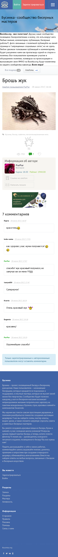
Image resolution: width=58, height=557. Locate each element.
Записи (5, 492)
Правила (6, 519)
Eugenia (7, 319)
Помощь (6, 525)
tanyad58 (8, 282)
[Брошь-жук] (29, 110)
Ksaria (6, 300)
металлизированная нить (37, 134)
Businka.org (7, 547)
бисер (14, 134)
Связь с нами (8, 528)
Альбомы (31, 70)
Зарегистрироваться (33, 4)
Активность (7, 502)
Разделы (6, 495)
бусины (8, 134)
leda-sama (8, 239)
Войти (17, 4)
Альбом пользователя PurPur (16, 87)
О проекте (6, 516)
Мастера (6, 498)
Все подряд (12, 70)
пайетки (21, 134)
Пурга (6, 221)
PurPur (20, 165)
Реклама (6, 522)
